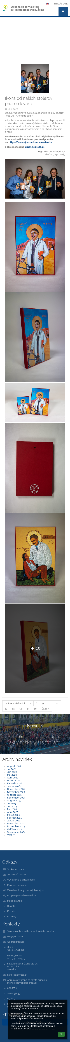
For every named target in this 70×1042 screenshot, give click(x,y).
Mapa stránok (14, 900)
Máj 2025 (12, 809)
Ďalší (44, 708)
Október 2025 (14, 794)
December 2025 (16, 789)
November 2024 (16, 826)
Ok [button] (61, 1034)
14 (21, 708)
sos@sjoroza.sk (15, 936)
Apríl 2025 (12, 812)
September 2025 (16, 797)
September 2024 (16, 832)
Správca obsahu (16, 869)
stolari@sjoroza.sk (34, 146)
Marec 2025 (13, 814)
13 (13, 708)
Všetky (11, 834)
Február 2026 (14, 783)
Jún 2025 (12, 806)
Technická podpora (17, 874)
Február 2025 (14, 817)
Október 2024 (14, 829)
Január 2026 (13, 786)
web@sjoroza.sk (15, 941)
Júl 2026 (11, 769)
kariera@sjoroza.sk (17, 974)
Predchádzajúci (16, 703)
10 (50, 703)
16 (35, 708)
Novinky (11, 916)
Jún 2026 (12, 771)
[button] (63, 11)
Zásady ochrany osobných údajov (25, 890)
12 (6, 708)
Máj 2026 (12, 774)
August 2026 (14, 766)
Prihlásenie (60, 3)
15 (28, 708)
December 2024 (16, 823)
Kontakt (11, 911)
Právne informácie (17, 885)
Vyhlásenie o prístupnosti (21, 879)
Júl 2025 (11, 803)
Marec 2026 (13, 780)
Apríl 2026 (12, 777)
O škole (11, 905)
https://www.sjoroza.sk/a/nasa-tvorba (30, 142)
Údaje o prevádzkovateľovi (21, 895)
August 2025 (14, 800)
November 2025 (16, 791)
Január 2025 (13, 820)
